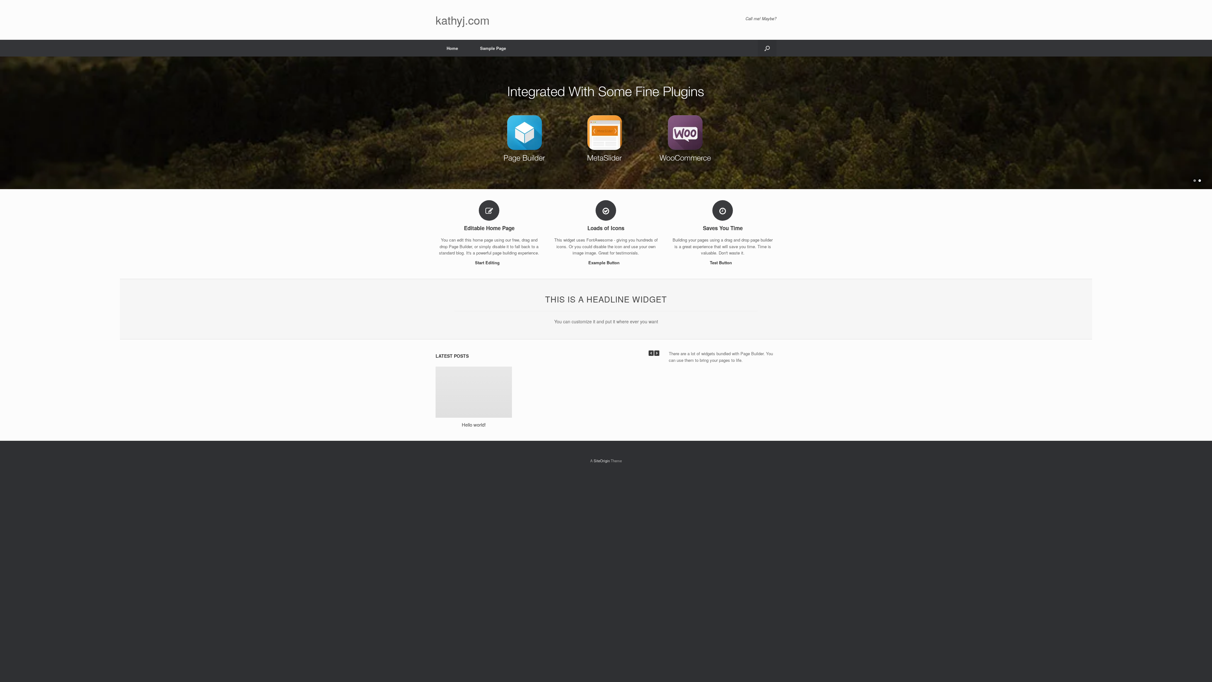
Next (1207, 119)
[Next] (656, 353)
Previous (5, 119)
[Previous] (651, 353)
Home (452, 48)
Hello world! (474, 424)
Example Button (604, 263)
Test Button (721, 263)
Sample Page (493, 48)
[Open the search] (767, 48)
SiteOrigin (602, 460)
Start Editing (488, 263)
